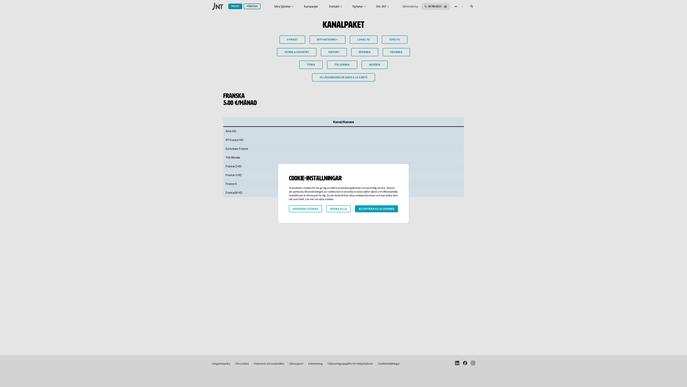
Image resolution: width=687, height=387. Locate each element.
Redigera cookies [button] (305, 209)
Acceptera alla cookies (376, 209)
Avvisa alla (338, 209)
